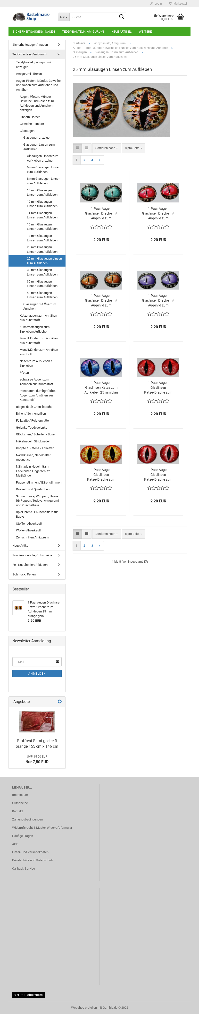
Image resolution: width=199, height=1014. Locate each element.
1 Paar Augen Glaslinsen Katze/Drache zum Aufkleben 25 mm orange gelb (101, 475)
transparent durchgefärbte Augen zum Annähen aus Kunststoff (38, 395)
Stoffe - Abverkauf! (29, 523)
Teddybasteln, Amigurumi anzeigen (33, 64)
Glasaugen (27, 131)
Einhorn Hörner (30, 117)
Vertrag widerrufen (28, 995)
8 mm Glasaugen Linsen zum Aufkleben (43, 181)
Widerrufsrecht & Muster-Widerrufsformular (42, 827)
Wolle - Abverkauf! (28, 530)
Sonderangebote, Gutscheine (32, 555)
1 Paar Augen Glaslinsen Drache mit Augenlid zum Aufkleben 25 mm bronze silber (101, 301)
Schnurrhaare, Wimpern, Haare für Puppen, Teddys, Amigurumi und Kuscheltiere (37, 500)
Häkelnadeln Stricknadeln (33, 441)
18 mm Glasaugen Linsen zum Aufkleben (42, 238)
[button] (77, 148)
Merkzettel (179, 3)
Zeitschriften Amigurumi (32, 537)
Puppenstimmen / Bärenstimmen (38, 482)
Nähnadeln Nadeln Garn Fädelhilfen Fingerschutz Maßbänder (33, 471)
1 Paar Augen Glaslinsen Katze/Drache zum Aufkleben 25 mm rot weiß (158, 388)
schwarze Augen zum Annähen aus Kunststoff (36, 382)
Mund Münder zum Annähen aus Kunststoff (39, 340)
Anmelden (37, 673)
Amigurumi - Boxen (29, 73)
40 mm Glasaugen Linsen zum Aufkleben (42, 295)
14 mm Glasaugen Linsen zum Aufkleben (42, 215)
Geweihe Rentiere (32, 124)
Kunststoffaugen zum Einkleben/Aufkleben (35, 329)
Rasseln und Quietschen (33, 489)
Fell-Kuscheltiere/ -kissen (30, 565)
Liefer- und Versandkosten (30, 852)
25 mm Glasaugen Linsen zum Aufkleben (44, 261)
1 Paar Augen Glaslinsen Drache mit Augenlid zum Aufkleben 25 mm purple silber (158, 301)
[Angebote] (60, 702)
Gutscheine (20, 803)
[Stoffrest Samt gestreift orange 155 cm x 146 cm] (37, 721)
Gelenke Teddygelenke (31, 427)
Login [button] (157, 3)
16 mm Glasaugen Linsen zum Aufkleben (42, 227)
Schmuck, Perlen (24, 574)
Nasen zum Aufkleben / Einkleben (36, 363)
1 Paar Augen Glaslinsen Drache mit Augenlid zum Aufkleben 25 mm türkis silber (101, 214)
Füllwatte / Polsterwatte (32, 420)
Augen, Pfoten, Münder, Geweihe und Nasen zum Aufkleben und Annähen (38, 85)
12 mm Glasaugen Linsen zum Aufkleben (42, 204)
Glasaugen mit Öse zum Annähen (39, 306)
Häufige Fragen (22, 836)
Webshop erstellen (84, 1007)
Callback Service (23, 868)
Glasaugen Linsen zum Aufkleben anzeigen (42, 158)
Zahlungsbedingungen (27, 819)
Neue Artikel (121, 31)
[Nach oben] (185, 1007)
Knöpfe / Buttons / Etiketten (35, 448)
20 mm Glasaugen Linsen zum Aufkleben (42, 249)
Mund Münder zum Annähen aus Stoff (39, 352)
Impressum (20, 795)
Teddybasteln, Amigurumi (83, 31)
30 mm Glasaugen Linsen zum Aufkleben (42, 272)
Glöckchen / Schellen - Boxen (36, 434)
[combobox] (106, 148)
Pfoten (24, 372)
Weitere (145, 31)
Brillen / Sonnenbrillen (31, 413)
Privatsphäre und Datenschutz (32, 860)
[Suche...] (121, 17)
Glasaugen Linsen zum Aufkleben (39, 147)
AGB (15, 844)
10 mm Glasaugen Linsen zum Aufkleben (42, 192)
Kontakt (17, 811)
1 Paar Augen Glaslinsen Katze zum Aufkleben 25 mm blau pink (101, 388)
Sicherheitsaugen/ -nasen (34, 31)
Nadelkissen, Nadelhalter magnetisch (33, 457)
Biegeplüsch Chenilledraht (34, 407)
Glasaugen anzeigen (37, 137)
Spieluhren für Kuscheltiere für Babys (37, 514)
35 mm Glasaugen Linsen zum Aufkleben (42, 284)
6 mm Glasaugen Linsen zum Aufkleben (43, 169)
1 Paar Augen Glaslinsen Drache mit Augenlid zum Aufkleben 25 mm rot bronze (158, 214)
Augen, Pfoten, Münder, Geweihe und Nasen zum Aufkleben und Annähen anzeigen (37, 103)
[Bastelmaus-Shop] (31, 17)
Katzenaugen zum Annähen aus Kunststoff (38, 318)
